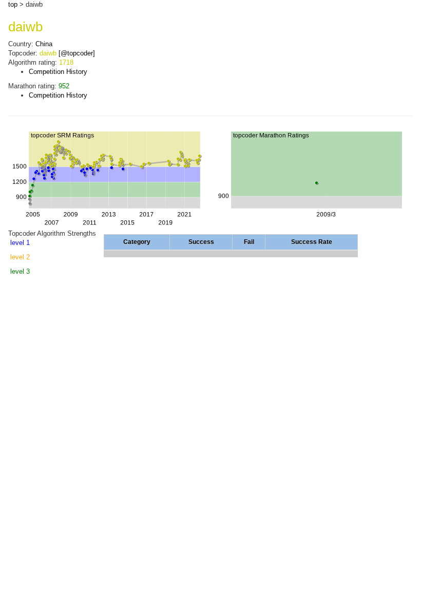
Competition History (58, 71)
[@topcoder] (77, 53)
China (43, 44)
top (12, 4)
